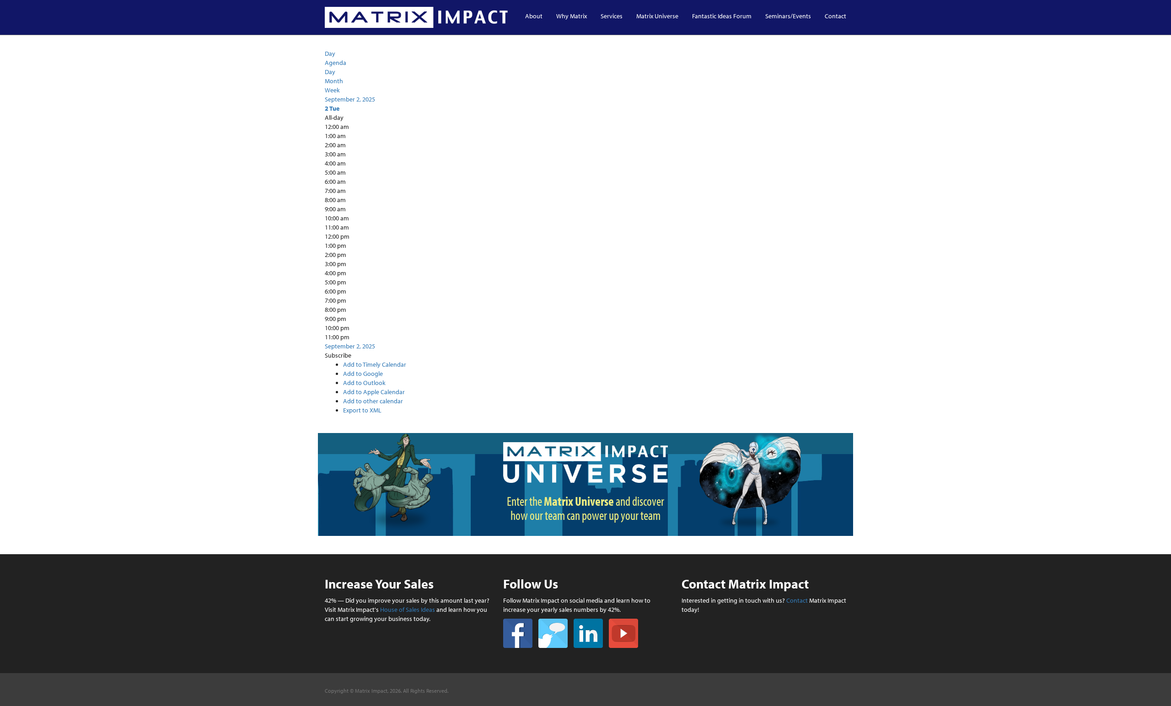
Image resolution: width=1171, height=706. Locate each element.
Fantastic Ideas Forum (722, 16)
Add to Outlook (364, 383)
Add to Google (363, 373)
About (534, 16)
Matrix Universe (657, 16)
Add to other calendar (373, 401)
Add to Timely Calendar (374, 364)
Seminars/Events (788, 16)
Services (612, 16)
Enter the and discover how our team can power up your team (585, 508)
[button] (338, 355)
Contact (835, 16)
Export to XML (362, 410)
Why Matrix (571, 16)
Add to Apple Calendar (374, 392)
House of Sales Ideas (407, 609)
